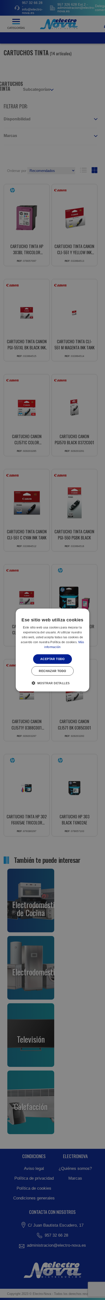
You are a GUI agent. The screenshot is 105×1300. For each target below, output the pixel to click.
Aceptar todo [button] (52, 659)
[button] (52, 682)
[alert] (52, 650)
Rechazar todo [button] (52, 671)
